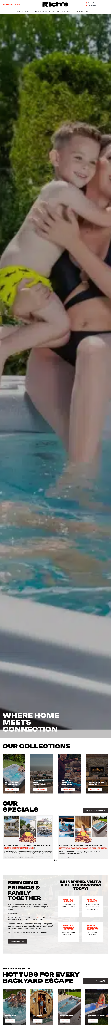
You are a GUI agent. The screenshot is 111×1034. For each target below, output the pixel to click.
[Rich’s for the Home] (55, 2)
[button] (54, 860)
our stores (37, 917)
